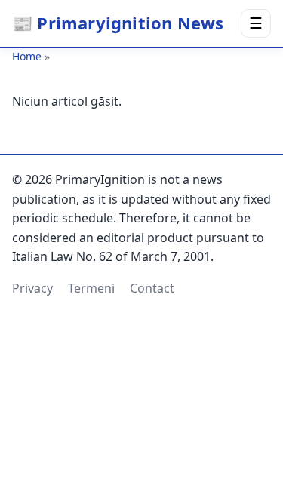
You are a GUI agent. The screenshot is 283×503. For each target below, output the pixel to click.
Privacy (32, 288)
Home (27, 56)
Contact (152, 288)
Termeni (91, 288)
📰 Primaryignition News (117, 22)
